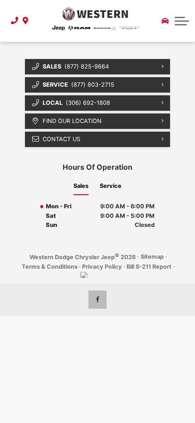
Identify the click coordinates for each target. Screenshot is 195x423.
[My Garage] (165, 21)
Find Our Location (72, 121)
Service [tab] (111, 185)
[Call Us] (12, 21)
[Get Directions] (24, 21)
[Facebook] (97, 299)
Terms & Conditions (50, 266)
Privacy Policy (102, 266)
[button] (182, 20)
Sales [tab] (80, 185)
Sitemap (152, 256)
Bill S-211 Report (149, 266)
